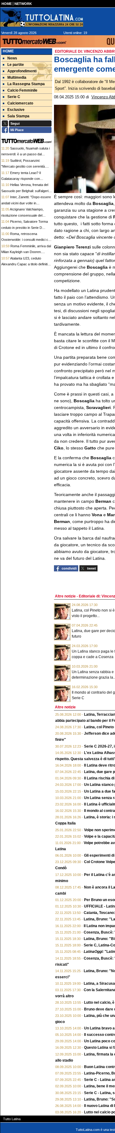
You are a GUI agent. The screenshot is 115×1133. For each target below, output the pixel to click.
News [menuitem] (12, 58)
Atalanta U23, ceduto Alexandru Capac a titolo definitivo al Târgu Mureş (26, 264)
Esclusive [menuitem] (16, 110)
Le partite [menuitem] (15, 65)
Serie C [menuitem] (13, 97)
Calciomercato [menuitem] (20, 103)
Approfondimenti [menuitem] (21, 71)
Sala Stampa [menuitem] (18, 116)
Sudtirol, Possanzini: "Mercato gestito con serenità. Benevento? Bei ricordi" (23, 166)
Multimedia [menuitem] (16, 77)
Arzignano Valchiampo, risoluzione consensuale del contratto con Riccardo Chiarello (25, 215)
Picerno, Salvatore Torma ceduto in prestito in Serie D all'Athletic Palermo (24, 227)
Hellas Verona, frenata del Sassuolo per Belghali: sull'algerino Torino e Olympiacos (26, 191)
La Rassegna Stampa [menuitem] (26, 84)
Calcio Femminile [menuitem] (22, 90)
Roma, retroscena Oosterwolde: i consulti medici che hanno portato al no (26, 240)
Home (8, 51)
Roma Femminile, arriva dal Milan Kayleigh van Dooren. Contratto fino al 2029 (26, 252)
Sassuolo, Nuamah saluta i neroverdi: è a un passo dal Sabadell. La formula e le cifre (25, 154)
